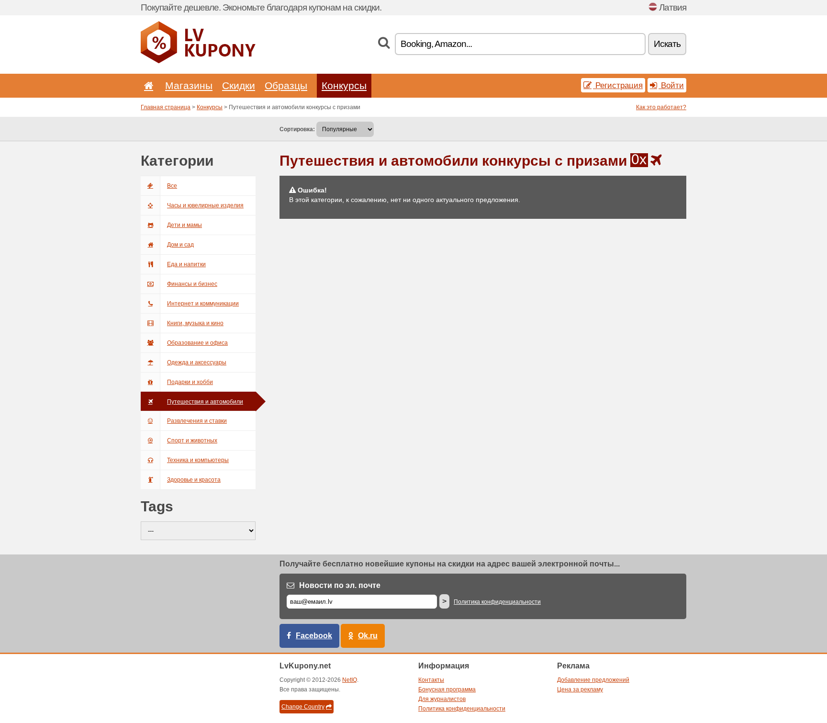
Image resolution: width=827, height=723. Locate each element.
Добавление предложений (593, 680)
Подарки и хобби (190, 382)
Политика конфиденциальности (497, 602)
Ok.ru (368, 636)
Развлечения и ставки (197, 421)
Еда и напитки (186, 264)
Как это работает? (661, 107)
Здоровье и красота (194, 479)
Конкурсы (344, 85)
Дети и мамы (184, 225)
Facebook (314, 636)
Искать (667, 44)
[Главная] (147, 85)
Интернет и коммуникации (203, 303)
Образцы (286, 85)
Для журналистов (442, 699)
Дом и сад (180, 244)
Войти (671, 85)
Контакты (431, 680)
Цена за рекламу (580, 689)
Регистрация (618, 85)
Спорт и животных (192, 440)
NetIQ (349, 680)
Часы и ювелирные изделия (205, 205)
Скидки (238, 85)
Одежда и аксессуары (196, 362)
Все (172, 185)
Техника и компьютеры (198, 460)
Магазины (188, 85)
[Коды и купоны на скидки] (198, 61)
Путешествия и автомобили (205, 401)
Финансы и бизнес (192, 284)
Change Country (302, 706)
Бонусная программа (447, 689)
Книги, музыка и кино (195, 323)
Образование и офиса (197, 342)
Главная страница (165, 107)
